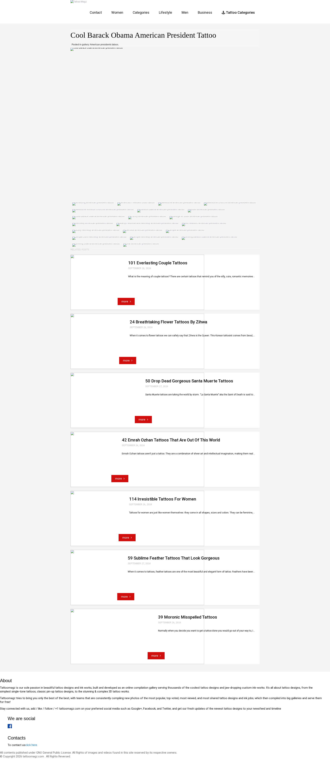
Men (185, 12)
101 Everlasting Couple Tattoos (157, 263)
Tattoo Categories (240, 12)
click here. (31, 745)
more (125, 301)
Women (117, 12)
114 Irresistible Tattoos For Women (162, 499)
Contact (96, 12)
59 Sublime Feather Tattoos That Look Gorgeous (174, 558)
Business (205, 12)
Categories (141, 12)
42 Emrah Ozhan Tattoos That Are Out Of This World (171, 440)
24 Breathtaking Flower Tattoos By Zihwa (168, 322)
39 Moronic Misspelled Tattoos (187, 617)
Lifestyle (165, 12)
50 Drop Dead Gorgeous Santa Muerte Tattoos (189, 381)
